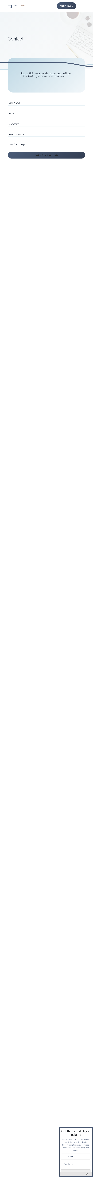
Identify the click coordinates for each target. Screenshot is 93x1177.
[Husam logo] (16, 4)
